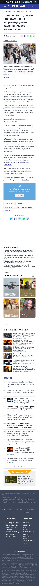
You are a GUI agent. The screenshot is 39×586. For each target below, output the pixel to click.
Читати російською (10, 41)
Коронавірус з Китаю (12, 207)
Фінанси (26, 543)
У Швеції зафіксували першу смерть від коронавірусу (17, 261)
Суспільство (28, 541)
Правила (25, 512)
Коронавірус (9, 203)
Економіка (27, 525)
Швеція (7, 210)
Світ (30, 11)
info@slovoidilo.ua (19, 551)
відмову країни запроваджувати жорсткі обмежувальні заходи (19, 71)
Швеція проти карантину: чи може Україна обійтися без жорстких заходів (19, 257)
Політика (27, 536)
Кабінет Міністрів (12, 527)
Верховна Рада (12, 525)
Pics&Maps (25, 180)
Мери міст (10, 534)
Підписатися (19, 195)
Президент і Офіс (12, 523)
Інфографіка (20, 472)
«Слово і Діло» (14, 498)
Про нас (19, 509)
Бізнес (26, 523)
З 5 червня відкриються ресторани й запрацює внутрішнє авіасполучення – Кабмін (19, 266)
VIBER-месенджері (16, 173)
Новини (8, 378)
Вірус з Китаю (27, 207)
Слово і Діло (8, 11)
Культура (26, 527)
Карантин (20, 203)
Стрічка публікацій (20, 11)
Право (25, 538)
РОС (33, 6)
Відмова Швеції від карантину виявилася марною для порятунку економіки (18, 251)
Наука (25, 529)
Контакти (31, 509)
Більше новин (18, 466)
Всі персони (11, 536)
